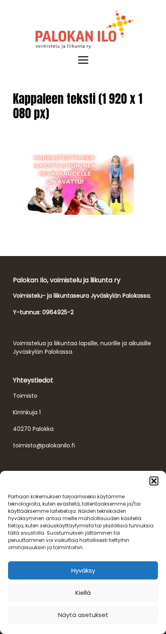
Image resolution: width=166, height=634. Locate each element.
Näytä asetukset (83, 615)
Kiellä (83, 592)
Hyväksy (83, 570)
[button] (154, 481)
